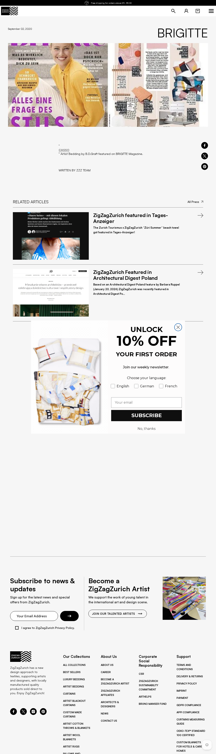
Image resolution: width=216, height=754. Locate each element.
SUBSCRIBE (146, 415)
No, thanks (146, 429)
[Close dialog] (178, 327)
